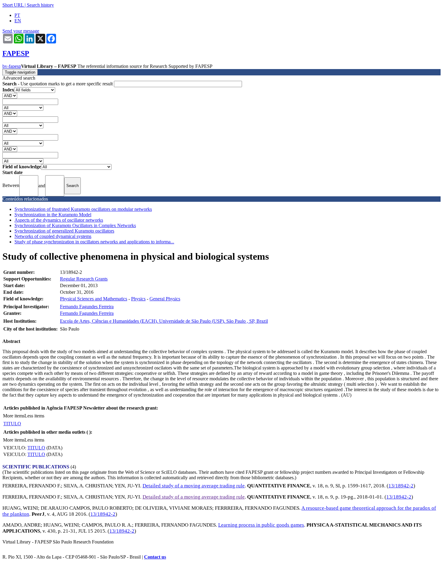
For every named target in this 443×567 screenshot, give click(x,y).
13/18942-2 (400, 486)
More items (13, 415)
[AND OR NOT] (9, 95)
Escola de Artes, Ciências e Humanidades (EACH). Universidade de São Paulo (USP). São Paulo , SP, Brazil (164, 321)
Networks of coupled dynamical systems (52, 236)
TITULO (12, 423)
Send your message (20, 30)
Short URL (13, 5)
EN (17, 20)
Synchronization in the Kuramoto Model (52, 214)
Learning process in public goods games (261, 525)
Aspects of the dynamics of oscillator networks (58, 220)
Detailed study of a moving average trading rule (194, 486)
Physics (138, 298)
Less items (34, 415)
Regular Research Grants (84, 278)
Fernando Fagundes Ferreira (87, 306)
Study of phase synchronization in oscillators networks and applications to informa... (94, 241)
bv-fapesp (11, 66)
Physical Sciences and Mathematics (93, 298)
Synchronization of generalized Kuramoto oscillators (64, 230)
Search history (40, 5)
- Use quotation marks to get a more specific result (58, 83)
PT (17, 15)
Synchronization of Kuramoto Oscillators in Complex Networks (75, 225)
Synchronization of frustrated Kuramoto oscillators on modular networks (83, 209)
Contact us (155, 556)
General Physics (164, 298)
